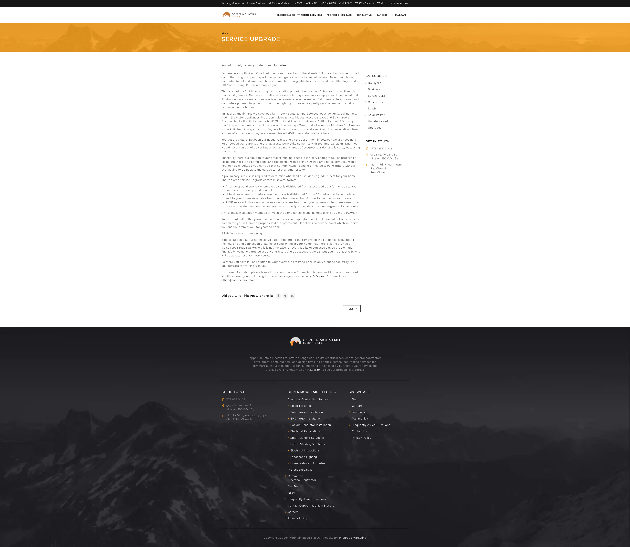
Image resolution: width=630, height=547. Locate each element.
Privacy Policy (297, 518)
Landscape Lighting (303, 457)
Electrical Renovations (305, 431)
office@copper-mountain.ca (240, 280)
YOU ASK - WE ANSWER (321, 3)
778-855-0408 (400, 3)
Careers (382, 15)
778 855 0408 (319, 276)
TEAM (380, 3)
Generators (375, 102)
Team (355, 399)
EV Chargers (376, 95)
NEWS (299, 3)
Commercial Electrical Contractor (302, 478)
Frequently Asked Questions (307, 499)
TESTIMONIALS (364, 3)
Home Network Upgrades (307, 463)
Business (374, 89)
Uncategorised (378, 121)
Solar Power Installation (306, 412)
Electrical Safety (301, 405)
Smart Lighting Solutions (307, 437)
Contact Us (364, 15)
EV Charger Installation (306, 418)
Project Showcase (339, 15)
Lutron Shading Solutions (307, 444)
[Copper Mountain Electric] (239, 15)
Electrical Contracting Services (299, 15)
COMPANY (345, 3)
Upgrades (279, 65)
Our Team (294, 486)
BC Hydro (374, 83)
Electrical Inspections (305, 450)
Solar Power (376, 115)
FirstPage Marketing (352, 537)
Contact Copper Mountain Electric (311, 505)
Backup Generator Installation (310, 425)
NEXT (349, 308)
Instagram (399, 15)
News (291, 492)
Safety (372, 108)
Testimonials (360, 418)
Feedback (358, 412)
